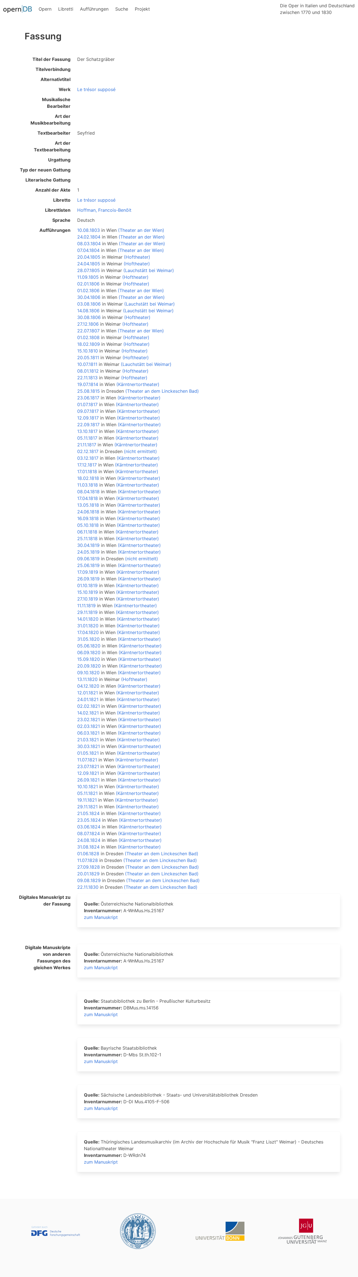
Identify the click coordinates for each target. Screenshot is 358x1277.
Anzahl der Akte (52, 190)
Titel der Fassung (51, 59)
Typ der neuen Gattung (45, 170)
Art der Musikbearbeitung (50, 119)
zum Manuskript (101, 917)
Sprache (61, 220)
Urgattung (59, 160)
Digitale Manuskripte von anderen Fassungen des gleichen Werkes (47, 957)
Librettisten (57, 210)
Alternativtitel (55, 79)
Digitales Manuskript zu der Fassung (44, 900)
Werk (64, 89)
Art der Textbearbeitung (52, 146)
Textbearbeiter (53, 133)
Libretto (61, 200)
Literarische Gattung (47, 180)
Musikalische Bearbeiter (56, 103)
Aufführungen (54, 230)
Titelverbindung (53, 69)
